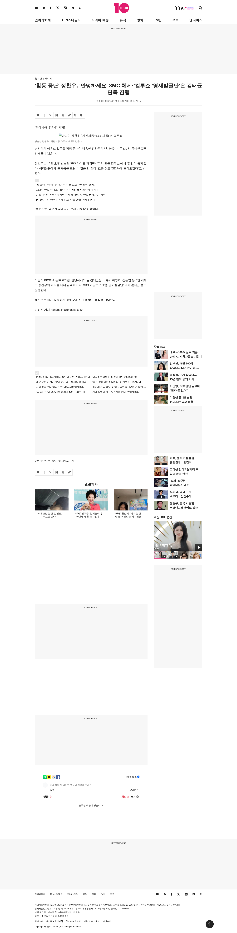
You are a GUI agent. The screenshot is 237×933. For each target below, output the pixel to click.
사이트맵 (107, 921)
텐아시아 (51, 926)
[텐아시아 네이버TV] (44, 7)
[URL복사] (69, 115)
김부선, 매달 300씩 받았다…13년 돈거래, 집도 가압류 (183, 368)
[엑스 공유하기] (50, 115)
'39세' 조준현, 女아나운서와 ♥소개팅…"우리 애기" (182, 485)
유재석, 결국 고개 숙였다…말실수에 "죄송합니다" (181, 496)
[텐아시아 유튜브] (36, 7)
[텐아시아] (121, 8)
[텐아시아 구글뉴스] (80, 7)
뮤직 (123, 20)
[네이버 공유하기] (57, 115)
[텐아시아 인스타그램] (65, 7)
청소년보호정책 (73, 921)
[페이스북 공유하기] (44, 115)
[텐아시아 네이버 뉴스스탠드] (73, 7)
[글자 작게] (82, 115)
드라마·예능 (100, 20)
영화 (140, 20)
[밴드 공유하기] (63, 115)
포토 (175, 20)
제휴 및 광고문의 (92, 921)
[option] (178, 536)
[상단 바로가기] (210, 924)
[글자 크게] (75, 115)
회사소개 (39, 921)
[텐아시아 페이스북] (50, 7)
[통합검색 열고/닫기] (200, 8)
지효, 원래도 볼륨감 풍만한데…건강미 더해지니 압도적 (182, 462)
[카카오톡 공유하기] (38, 115)
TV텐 (157, 20)
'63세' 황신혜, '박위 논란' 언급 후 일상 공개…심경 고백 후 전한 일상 (128, 516)
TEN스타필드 (71, 20)
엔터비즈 (195, 20)
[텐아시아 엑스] (57, 7)
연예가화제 (43, 20)
